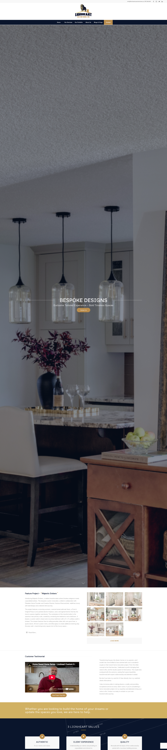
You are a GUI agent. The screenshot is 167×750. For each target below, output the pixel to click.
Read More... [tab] (33, 632)
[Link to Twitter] (159, 1)
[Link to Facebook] (153, 1)
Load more (114, 641)
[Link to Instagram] (156, 1)
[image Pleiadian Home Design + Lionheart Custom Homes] (96, 599)
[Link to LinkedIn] (162, 1)
